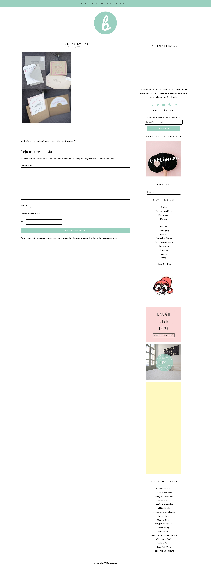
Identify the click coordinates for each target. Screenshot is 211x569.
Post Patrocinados (164, 242)
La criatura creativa (164, 504)
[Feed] (151, 105)
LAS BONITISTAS (102, 3)
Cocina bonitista (164, 211)
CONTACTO (123, 3)
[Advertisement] (163, 428)
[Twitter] (157, 105)
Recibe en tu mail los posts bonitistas (164, 117)
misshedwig (163, 527)
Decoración (163, 215)
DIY (164, 222)
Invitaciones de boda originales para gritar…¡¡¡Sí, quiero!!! (48, 141)
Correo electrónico (30, 213)
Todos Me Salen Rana (163, 550)
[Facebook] (164, 105)
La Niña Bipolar (164, 508)
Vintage (164, 257)
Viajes (164, 253)
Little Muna (163, 516)
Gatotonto (163, 500)
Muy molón (163, 531)
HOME (85, 3)
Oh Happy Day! (163, 539)
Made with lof (163, 519)
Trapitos (164, 250)
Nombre (25, 205)
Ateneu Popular (163, 488)
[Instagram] (176, 105)
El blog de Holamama (163, 496)
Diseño (163, 218)
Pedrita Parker (164, 543)
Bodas (164, 207)
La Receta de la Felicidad (163, 512)
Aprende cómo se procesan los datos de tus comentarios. (90, 238)
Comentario (27, 165)
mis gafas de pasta (164, 523)
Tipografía (164, 246)
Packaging (164, 230)
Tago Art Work (164, 547)
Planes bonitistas (163, 238)
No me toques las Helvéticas (163, 535)
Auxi (83, 47)
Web (23, 222)
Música (163, 226)
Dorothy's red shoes (163, 492)
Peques (163, 234)
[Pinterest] (170, 105)
